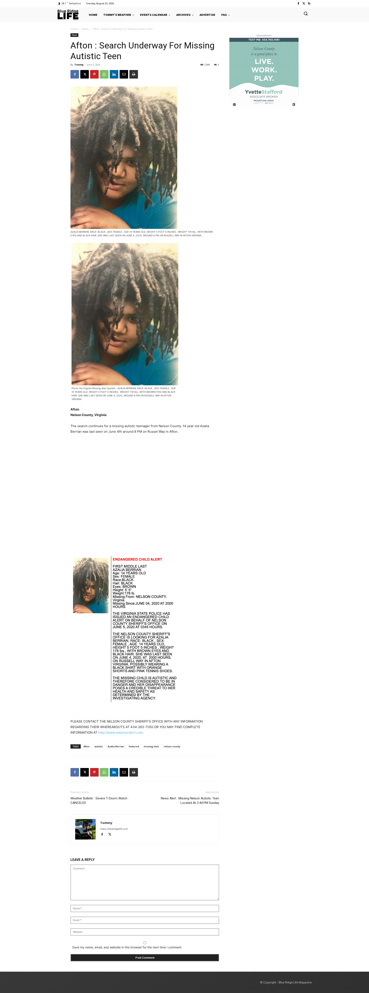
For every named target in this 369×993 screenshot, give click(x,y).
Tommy (78, 64)
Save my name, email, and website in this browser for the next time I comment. (127, 947)
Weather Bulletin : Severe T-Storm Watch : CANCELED (99, 800)
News (85, 29)
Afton (86, 746)
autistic (98, 746)
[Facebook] (298, 3)
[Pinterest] (94, 74)
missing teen (151, 746)
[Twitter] (303, 3)
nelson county (172, 746)
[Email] (124, 74)
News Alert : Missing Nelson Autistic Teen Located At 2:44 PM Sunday (190, 800)
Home (74, 29)
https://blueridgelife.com (114, 828)
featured (134, 746)
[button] (305, 13)
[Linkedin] (114, 74)
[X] (84, 74)
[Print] (133, 74)
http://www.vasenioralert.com (120, 732)
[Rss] (309, 3)
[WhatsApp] (104, 74)
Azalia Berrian (116, 746)
